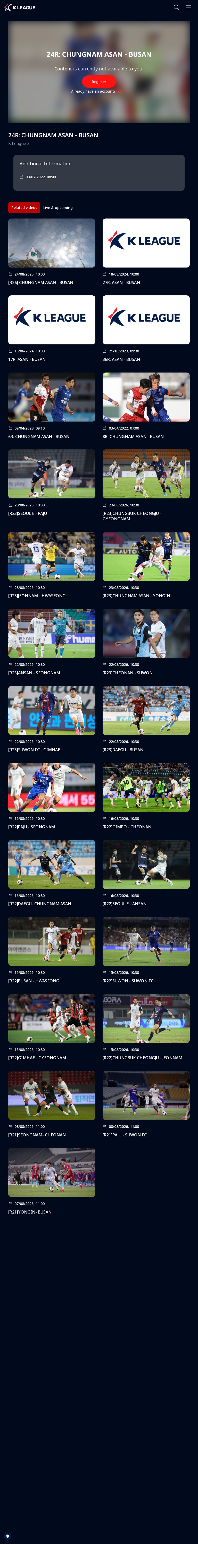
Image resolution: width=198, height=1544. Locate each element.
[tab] (24, 207)
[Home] (19, 7)
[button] (176, 7)
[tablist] (42, 207)
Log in (121, 91)
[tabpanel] (99, 718)
